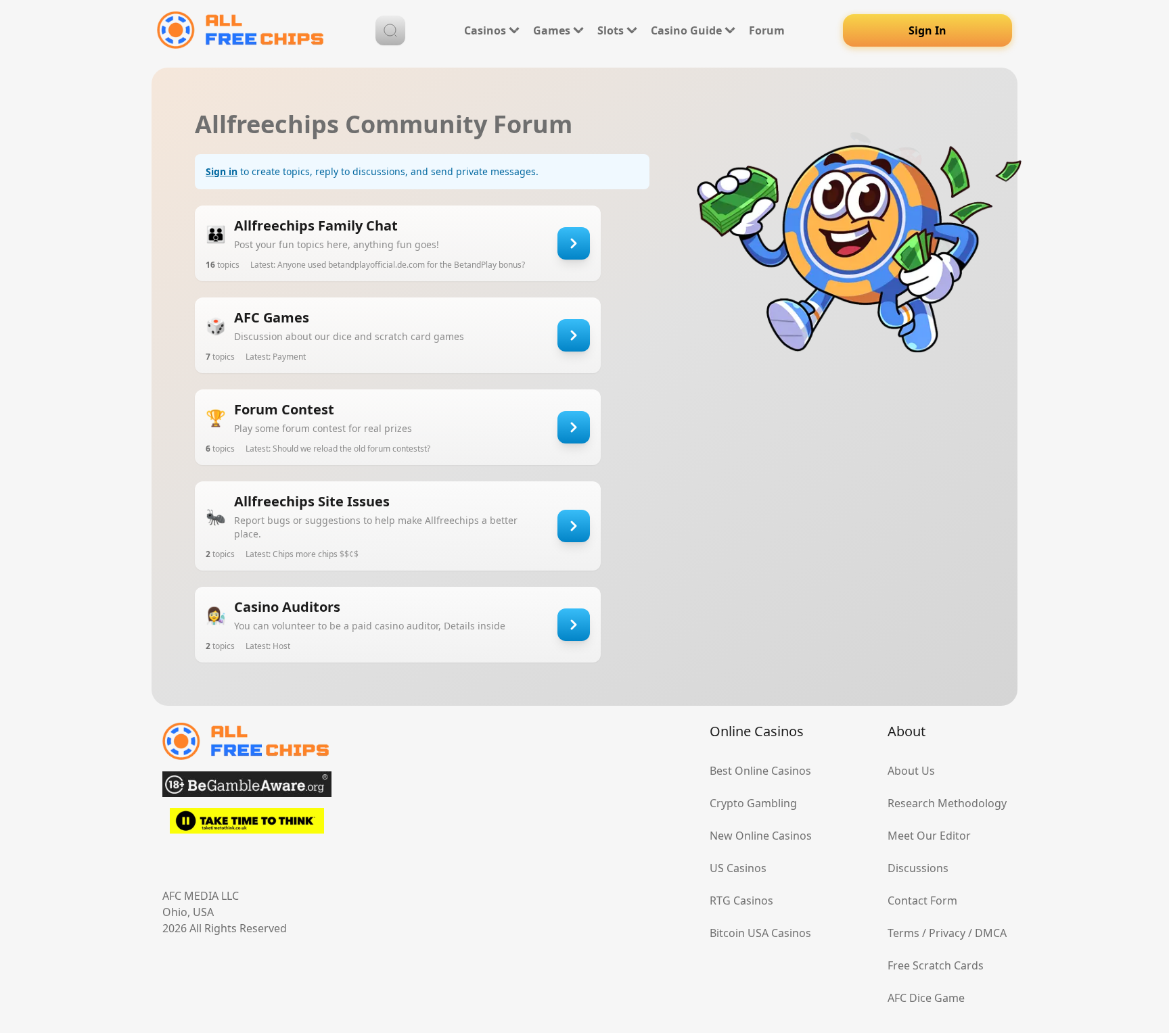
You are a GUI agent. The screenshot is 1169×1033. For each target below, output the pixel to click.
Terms (903, 933)
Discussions (918, 868)
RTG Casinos (741, 900)
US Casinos (738, 868)
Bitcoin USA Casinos (760, 933)
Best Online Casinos (760, 770)
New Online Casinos (761, 835)
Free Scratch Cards (936, 965)
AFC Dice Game (926, 997)
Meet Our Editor (929, 835)
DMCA (991, 933)
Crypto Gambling (753, 803)
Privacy (947, 933)
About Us (911, 770)
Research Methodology (947, 803)
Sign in (221, 171)
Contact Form (922, 900)
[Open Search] (390, 30)
